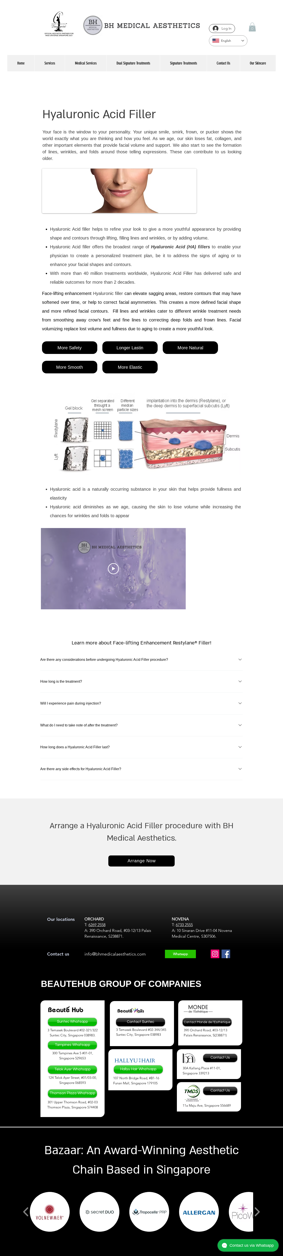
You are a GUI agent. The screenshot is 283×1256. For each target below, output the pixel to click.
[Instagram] (215, 954)
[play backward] (26, 1212)
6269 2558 (96, 924)
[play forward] (257, 1212)
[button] (252, 27)
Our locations (61, 919)
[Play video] (113, 568)
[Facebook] (226, 954)
